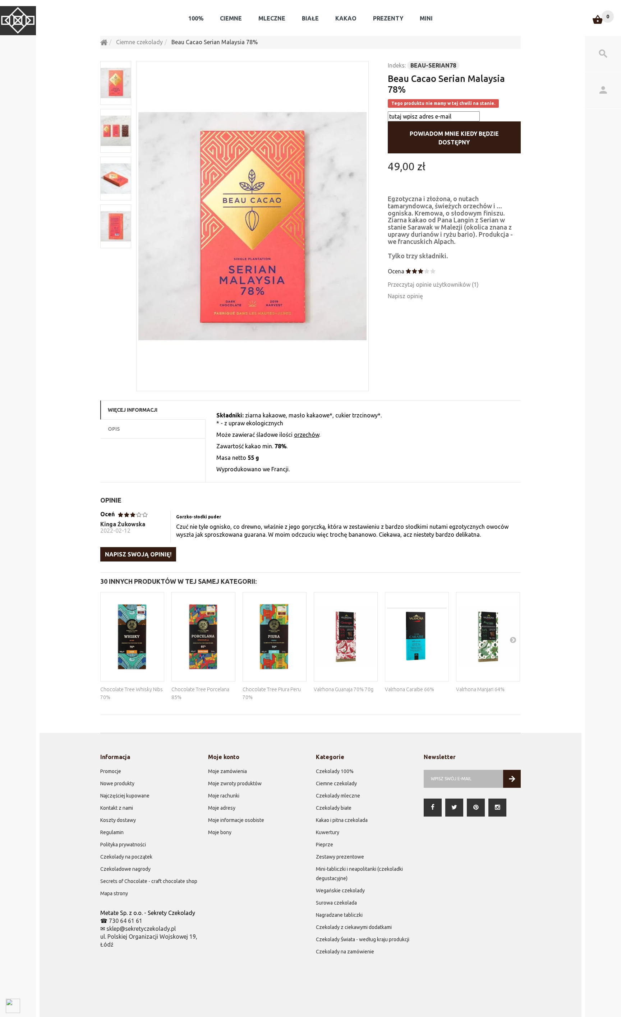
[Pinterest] (476, 808)
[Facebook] (433, 808)
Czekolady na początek (126, 857)
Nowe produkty (117, 783)
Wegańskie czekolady (340, 890)
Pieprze (324, 844)
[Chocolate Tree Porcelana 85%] (203, 636)
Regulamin (112, 832)
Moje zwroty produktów (235, 783)
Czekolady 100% (335, 771)
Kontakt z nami (116, 808)
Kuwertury (327, 832)
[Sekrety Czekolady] (18, 20)
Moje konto (223, 757)
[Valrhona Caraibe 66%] (417, 636)
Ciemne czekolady (336, 783)
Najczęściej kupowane (125, 796)
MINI (426, 18)
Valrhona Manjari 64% (480, 689)
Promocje (110, 771)
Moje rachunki (223, 796)
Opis (114, 429)
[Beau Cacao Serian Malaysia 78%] (252, 226)
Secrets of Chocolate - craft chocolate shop (148, 881)
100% (195, 18)
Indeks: (397, 65)
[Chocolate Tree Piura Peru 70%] (275, 636)
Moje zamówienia (227, 771)
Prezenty (388, 18)
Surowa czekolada (336, 903)
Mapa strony (114, 893)
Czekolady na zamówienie (345, 951)
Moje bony (219, 832)
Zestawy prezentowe (340, 857)
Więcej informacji (132, 410)
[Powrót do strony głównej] (103, 42)
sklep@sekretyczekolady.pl (141, 928)
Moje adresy (221, 808)
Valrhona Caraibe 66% (409, 689)
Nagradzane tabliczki (339, 915)
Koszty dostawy (118, 820)
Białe (310, 18)
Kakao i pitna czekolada (342, 820)
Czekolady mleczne (338, 796)
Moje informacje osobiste (236, 820)
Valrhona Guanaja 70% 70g (343, 689)
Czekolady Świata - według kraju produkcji (362, 939)
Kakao (345, 18)
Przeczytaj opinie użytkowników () (433, 284)
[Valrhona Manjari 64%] (488, 636)
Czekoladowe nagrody (125, 869)
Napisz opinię (405, 296)
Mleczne (271, 18)
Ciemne (231, 18)
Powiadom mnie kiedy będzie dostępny (454, 137)
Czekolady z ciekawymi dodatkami (354, 927)
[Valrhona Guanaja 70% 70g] (346, 636)
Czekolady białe (333, 808)
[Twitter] (454, 808)
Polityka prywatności (123, 844)
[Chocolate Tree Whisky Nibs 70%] (132, 636)
